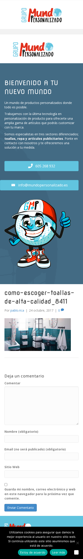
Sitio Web (11, 467)
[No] (77, 543)
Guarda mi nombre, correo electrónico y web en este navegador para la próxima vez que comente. (39, 493)
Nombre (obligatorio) (21, 431)
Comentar (12, 383)
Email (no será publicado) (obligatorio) (35, 449)
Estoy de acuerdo (32, 552)
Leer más (58, 552)
